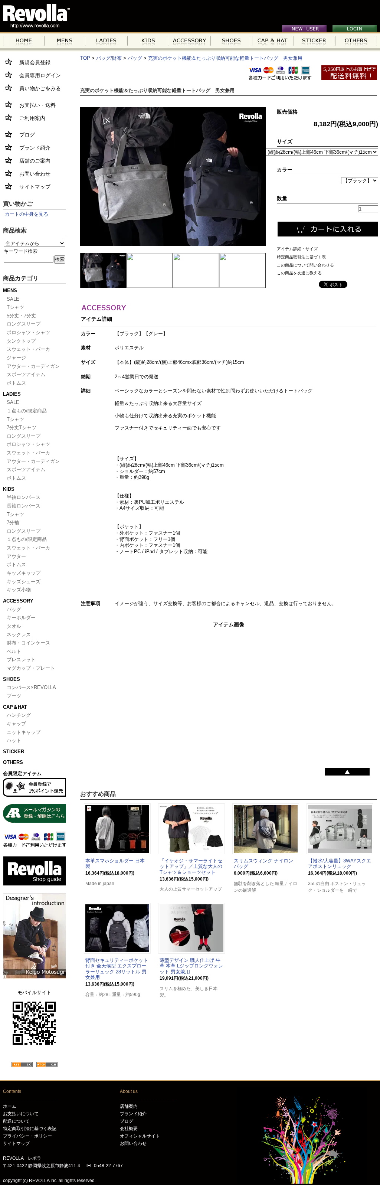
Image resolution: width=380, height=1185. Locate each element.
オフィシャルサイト (140, 1136)
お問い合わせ (32, 174)
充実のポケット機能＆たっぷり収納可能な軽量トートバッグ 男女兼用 (225, 58)
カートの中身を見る (26, 214)
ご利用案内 (29, 118)
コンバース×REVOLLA (31, 687)
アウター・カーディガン (33, 366)
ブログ (24, 135)
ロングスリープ (23, 324)
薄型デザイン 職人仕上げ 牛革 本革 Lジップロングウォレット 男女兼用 (191, 966)
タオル (14, 626)
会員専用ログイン (37, 75)
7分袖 (13, 522)
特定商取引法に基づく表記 (29, 1128)
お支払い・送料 (35, 105)
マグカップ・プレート (31, 668)
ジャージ (16, 357)
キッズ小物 (19, 589)
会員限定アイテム (22, 773)
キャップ (16, 724)
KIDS (8, 489)
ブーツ (14, 696)
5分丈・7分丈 (21, 316)
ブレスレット (21, 659)
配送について (16, 1121)
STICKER (13, 751)
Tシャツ (15, 307)
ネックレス (19, 634)
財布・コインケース (28, 643)
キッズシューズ (23, 581)
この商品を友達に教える (299, 273)
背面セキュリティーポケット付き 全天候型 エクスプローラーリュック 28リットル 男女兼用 (116, 968)
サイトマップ (32, 187)
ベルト (14, 651)
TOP (85, 58)
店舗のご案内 (32, 161)
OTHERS (13, 762)
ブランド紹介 (32, 148)
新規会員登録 (32, 62)
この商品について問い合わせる (305, 265)
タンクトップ (21, 341)
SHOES (11, 679)
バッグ (14, 609)
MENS (10, 290)
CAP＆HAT (15, 707)
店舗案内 (129, 1106)
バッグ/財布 (109, 58)
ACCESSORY (18, 601)
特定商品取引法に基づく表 (301, 257)
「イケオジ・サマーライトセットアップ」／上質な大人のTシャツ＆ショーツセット (191, 866)
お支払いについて (21, 1113)
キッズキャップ (23, 573)
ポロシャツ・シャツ (28, 332)
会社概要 (129, 1128)
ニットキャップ (23, 732)
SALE (13, 299)
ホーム (9, 1106)
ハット (14, 740)
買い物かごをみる (37, 88)
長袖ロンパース (23, 506)
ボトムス (16, 383)
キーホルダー (21, 617)
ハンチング (19, 715)
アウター (16, 556)
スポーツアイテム (26, 374)
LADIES (12, 394)
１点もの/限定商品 (27, 411)
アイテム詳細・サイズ (297, 249)
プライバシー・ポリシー (27, 1136)
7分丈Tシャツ (21, 427)
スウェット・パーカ (28, 349)
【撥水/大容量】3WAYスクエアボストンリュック (339, 863)
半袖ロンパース (23, 497)
